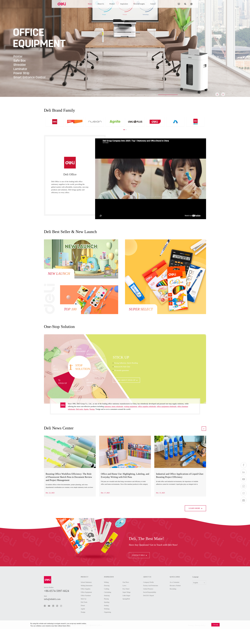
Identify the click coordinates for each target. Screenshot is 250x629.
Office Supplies (85, 589)
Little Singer (126, 595)
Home (90, 4)
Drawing (106, 585)
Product (112, 4)
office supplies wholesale (147, 406)
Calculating (107, 592)
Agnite (86, 409)
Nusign (92, 409)
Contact (153, 4)
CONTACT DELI (138, 555)
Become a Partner (175, 585)
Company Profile (148, 582)
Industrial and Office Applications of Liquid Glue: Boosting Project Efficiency (180, 475)
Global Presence (148, 589)
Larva (124, 585)
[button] (217, 94)
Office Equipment (86, 592)
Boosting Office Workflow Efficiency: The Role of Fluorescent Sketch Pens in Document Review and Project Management (69, 477)
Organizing (107, 612)
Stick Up (83, 599)
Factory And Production (150, 585)
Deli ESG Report (148, 595)
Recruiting (173, 589)
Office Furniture (86, 595)
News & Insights (139, 4)
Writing (106, 582)
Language (195, 577)
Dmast (119, 358)
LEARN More (195, 508)
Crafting (106, 589)
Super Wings (126, 592)
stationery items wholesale (113, 406)
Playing (106, 599)
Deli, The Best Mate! (146, 538)
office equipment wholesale (166, 406)
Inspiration (124, 4)
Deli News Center (59, 428)
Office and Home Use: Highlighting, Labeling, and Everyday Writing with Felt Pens (125, 475)
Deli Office (69, 174)
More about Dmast (125, 379)
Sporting (106, 602)
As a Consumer (174, 582)
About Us (100, 4)
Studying (107, 595)
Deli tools (79, 409)
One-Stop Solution (59, 326)
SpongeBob (126, 599)
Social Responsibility (149, 592)
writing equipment (130, 406)
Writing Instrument (86, 585)
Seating (106, 605)
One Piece (126, 582)
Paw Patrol (126, 589)
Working (106, 609)
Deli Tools (84, 602)
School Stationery (86, 582)
